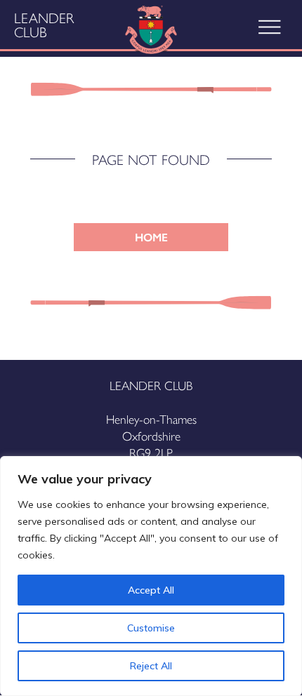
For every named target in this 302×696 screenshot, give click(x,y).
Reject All (151, 666)
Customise (151, 628)
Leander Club (44, 25)
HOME (151, 237)
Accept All (151, 590)
